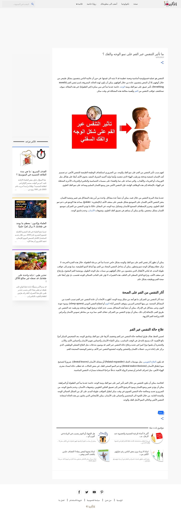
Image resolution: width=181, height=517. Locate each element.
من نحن (108, 500)
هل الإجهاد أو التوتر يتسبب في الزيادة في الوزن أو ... (78, 434)
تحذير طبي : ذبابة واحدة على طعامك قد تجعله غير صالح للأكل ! (30, 278)
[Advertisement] (90, 27)
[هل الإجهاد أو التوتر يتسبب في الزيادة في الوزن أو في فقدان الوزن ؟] (102, 437)
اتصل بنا (61, 500)
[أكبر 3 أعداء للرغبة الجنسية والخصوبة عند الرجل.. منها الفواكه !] (156, 437)
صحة (135, 4)
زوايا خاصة (91, 4)
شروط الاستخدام (76, 500)
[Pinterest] (101, 492)
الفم (136, 91)
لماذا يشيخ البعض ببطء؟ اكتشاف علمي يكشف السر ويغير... (78, 452)
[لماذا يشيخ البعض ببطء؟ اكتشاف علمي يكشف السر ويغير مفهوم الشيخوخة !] (102, 455)
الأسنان (91, 210)
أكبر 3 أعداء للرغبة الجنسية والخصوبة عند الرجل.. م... (131, 434)
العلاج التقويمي (149, 361)
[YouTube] (94, 492)
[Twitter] (86, 492)
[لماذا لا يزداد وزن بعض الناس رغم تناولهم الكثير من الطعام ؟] (156, 455)
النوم (107, 303)
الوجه (122, 86)
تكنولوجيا (125, 4)
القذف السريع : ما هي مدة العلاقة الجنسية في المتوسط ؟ (31, 173)
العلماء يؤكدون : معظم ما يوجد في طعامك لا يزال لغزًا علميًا (31, 225)
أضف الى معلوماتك (108, 4)
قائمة (80, 4)
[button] (162, 63)
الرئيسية (119, 500)
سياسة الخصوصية (93, 500)
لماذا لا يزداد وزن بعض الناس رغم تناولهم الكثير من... (132, 452)
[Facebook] (79, 492)
